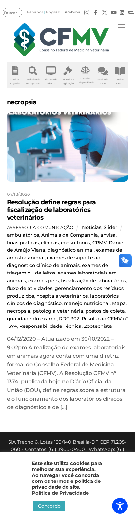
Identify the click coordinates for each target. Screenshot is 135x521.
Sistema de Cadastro (51, 81)
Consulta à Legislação (68, 81)
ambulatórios (23, 235)
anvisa (108, 235)
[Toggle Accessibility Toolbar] (119, 505)
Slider (110, 227)
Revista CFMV (120, 81)
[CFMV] (61, 39)
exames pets (43, 281)
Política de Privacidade (60, 493)
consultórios (75, 243)
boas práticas (23, 243)
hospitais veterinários (62, 296)
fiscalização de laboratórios (93, 281)
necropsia (18, 311)
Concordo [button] (49, 506)
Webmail (73, 12)
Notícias (91, 227)
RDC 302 (69, 319)
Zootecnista (98, 326)
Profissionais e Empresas (33, 81)
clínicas (50, 243)
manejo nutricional (87, 303)
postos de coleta (105, 311)
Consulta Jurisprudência (85, 80)
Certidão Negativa (15, 81)
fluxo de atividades (29, 288)
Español (35, 12)
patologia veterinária (58, 311)
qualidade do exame (32, 319)
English (53, 12)
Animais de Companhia (69, 235)
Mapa (119, 303)
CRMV (99, 243)
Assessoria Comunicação (40, 227)
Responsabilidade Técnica (50, 326)
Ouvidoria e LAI (102, 81)
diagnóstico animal (71, 250)
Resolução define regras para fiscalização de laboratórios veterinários (51, 209)
